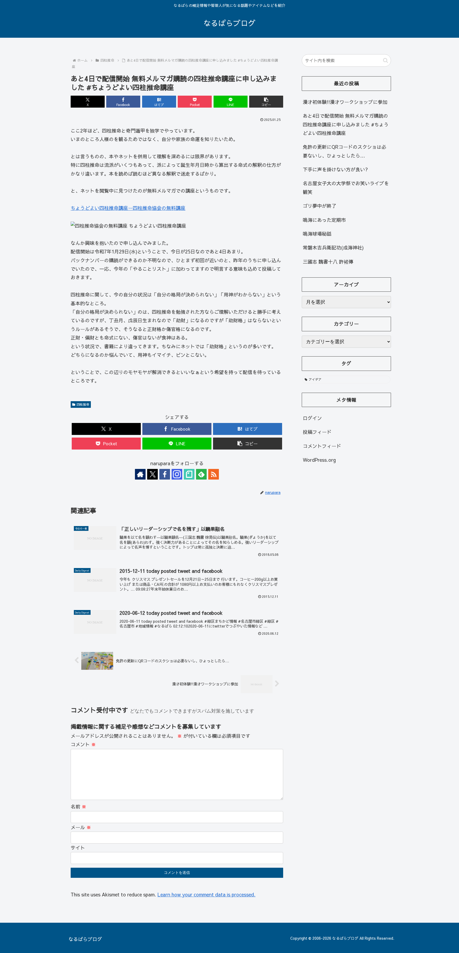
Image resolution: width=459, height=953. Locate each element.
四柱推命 (82, 404)
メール (81, 827)
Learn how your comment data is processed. (207, 894)
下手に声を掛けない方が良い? (335, 169)
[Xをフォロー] (152, 474)
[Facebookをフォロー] (164, 474)
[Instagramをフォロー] (177, 474)
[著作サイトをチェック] (140, 474)
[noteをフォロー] (189, 474)
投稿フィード (317, 432)
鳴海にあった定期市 (324, 220)
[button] (266, 102)
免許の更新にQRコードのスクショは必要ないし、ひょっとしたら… (344, 151)
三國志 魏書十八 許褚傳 (328, 261)
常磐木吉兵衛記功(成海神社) (333, 247)
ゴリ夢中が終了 (319, 205)
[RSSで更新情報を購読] (213, 474)
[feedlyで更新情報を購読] (201, 474)
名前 (78, 806)
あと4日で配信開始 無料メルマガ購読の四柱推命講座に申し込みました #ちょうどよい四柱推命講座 (346, 124)
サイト (78, 847)
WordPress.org (319, 459)
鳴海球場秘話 (317, 233)
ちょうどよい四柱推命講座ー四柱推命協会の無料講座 (128, 208)
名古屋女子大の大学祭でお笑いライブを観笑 (346, 187)
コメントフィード (322, 446)
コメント (83, 744)
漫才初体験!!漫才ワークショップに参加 (345, 102)
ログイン (312, 418)
